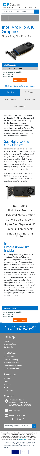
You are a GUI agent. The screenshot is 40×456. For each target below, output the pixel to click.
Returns (7, 387)
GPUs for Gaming (11, 359)
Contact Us (8, 347)
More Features (20, 106)
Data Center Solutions (13, 366)
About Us (7, 378)
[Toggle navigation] (6, 18)
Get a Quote (21, 80)
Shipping (7, 384)
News (6, 381)
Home (6, 341)
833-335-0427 (14, 410)
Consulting (8, 390)
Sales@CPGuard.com (17, 415)
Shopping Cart (10, 344)
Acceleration (30, 99)
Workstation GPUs (11, 362)
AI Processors (9, 356)
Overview (10, 92)
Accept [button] (15, 452)
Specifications (10, 99)
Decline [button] (24, 452)
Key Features (30, 92)
